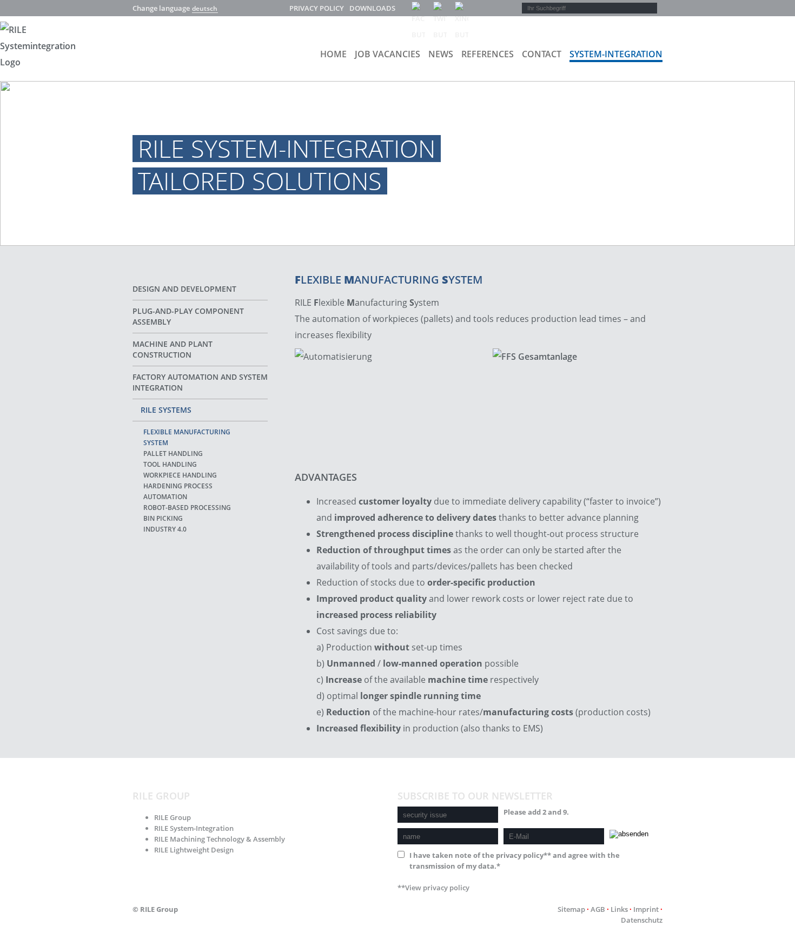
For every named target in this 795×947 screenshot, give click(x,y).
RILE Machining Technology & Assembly (219, 839)
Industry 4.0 (165, 529)
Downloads (372, 8)
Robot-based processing (187, 507)
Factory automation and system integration (200, 382)
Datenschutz (641, 920)
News (440, 54)
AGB (598, 909)
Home (333, 54)
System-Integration (615, 54)
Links (619, 909)
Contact (541, 54)
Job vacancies (387, 54)
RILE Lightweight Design (194, 850)
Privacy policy (316, 8)
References (487, 54)
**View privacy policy (433, 887)
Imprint (646, 909)
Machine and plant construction (172, 349)
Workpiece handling (180, 475)
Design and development (184, 289)
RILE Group (172, 817)
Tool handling (170, 464)
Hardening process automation (178, 491)
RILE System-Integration (194, 828)
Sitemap (571, 909)
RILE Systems (166, 410)
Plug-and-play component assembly (188, 316)
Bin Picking (163, 518)
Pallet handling (173, 453)
